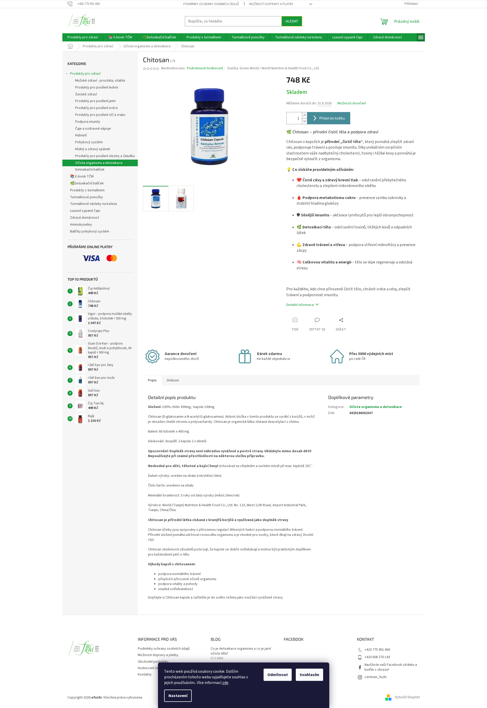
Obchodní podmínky (153, 661)
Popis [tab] (152, 380)
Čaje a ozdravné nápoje (93, 128)
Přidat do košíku (332, 118)
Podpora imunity (87, 121)
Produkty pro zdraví (85, 73)
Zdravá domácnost (84, 217)
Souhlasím (309, 675)
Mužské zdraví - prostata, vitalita (100, 80)
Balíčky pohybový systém (89, 231)
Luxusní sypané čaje (85, 210)
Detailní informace (300, 304)
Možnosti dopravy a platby (271, 4)
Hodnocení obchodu (153, 668)
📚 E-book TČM (82, 176)
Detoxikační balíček (90, 169)
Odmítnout (277, 675)
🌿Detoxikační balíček (87, 183)
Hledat (292, 21)
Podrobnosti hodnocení (205, 68)
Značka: (273, 68)
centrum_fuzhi (376, 677)
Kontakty (145, 674)
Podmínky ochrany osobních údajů (211, 4)
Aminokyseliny (81, 224)
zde (225, 682)
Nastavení (177, 696)
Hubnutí (81, 135)
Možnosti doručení (351, 103)
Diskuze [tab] (173, 380)
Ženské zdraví (86, 94)
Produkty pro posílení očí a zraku (100, 114)
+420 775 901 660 (377, 649)
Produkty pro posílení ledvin (96, 87)
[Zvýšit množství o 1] (304, 115)
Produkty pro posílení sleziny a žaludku (105, 156)
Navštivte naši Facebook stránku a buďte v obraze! (391, 667)
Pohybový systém (89, 142)
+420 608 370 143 (377, 657)
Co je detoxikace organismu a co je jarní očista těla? (241, 651)
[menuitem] (82, 37)
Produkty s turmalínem (87, 190)
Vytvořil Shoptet (407, 697)
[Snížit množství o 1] (304, 121)
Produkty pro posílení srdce (96, 107)
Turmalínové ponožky (86, 197)
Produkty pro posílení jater (95, 101)
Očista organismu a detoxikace (98, 162)
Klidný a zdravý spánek (92, 149)
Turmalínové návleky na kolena (93, 203)
